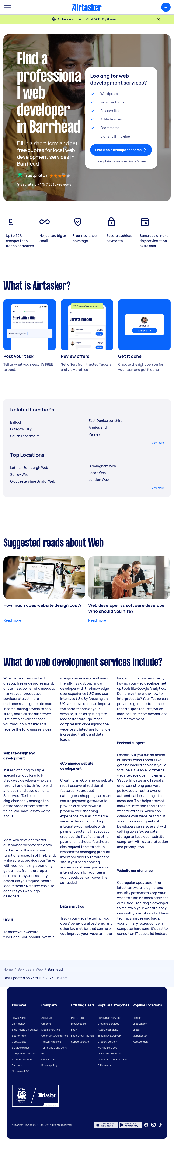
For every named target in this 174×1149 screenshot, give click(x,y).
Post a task (77, 1018)
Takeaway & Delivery (109, 1035)
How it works (19, 1018)
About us (46, 1018)
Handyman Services (109, 1018)
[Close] (158, 19)
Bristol (136, 1030)
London (137, 1018)
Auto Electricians (108, 1030)
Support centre (80, 1041)
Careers (46, 1024)
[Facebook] (146, 1125)
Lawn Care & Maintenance (113, 1059)
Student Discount (22, 1059)
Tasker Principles (51, 1041)
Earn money (18, 1024)
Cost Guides (19, 1041)
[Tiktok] (160, 1125)
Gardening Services (109, 1053)
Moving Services (107, 1047)
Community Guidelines (54, 1035)
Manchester (140, 1035)
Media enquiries (50, 1030)
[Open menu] (7, 7)
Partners (17, 1065)
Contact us (48, 1059)
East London (140, 1024)
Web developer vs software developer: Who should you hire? (128, 608)
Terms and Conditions (54, 1047)
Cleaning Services (108, 1024)
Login (74, 1030)
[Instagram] (153, 1125)
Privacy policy (49, 1065)
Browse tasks (78, 1024)
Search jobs (19, 1035)
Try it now (109, 19)
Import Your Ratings (82, 1035)
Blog (43, 1053)
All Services (104, 1065)
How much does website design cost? (42, 605)
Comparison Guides (23, 1053)
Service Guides (20, 1047)
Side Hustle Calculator (25, 1030)
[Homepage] (87, 7)
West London (140, 1041)
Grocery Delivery (107, 1041)
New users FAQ (20, 1071)
